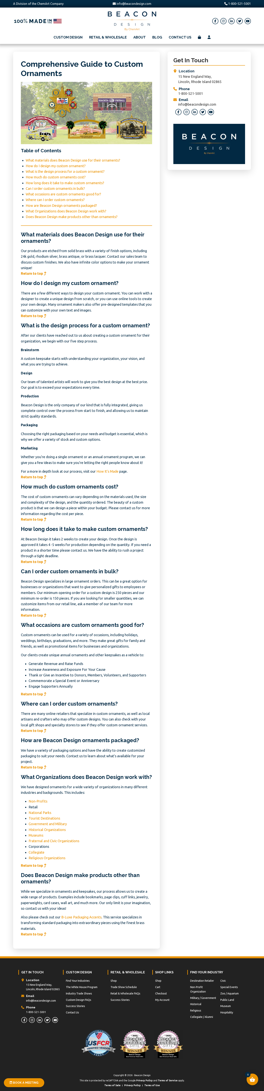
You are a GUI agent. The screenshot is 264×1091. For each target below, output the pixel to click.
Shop (114, 980)
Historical (195, 1004)
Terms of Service (168, 1080)
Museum (225, 1006)
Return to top (32, 273)
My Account (162, 999)
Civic (223, 980)
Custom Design (79, 972)
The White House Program (81, 987)
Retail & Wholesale (128, 972)
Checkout (161, 993)
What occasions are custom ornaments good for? (63, 194)
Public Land (227, 999)
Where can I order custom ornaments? (55, 200)
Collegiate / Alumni (201, 1016)
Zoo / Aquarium (229, 993)
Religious (195, 1010)
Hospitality (226, 1012)
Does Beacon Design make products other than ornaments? (72, 217)
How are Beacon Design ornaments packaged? (61, 205)
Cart (157, 987)
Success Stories (75, 1006)
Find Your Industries (78, 980)
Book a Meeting (25, 1082)
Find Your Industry (206, 972)
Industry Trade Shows (79, 993)
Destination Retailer (202, 980)
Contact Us (72, 1012)
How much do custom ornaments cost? (56, 177)
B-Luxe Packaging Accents (81, 917)
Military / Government (203, 997)
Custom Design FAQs (78, 999)
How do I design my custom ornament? (56, 166)
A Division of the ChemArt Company (38, 3)
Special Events (229, 987)
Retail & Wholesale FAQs (125, 993)
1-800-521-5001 (239, 3)
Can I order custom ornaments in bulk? (55, 188)
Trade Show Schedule (124, 987)
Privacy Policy (144, 1080)
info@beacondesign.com (134, 3)
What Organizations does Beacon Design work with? (66, 211)
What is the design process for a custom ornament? (65, 171)
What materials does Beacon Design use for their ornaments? (73, 160)
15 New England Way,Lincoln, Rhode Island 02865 (199, 79)
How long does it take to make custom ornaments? (65, 183)
